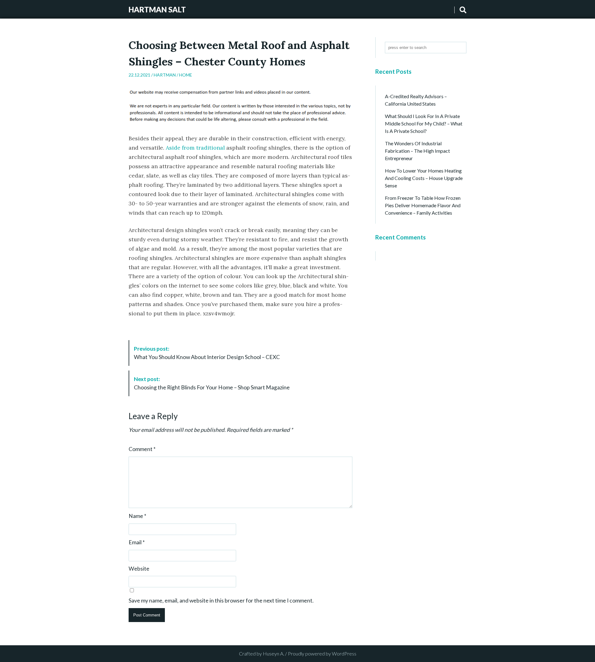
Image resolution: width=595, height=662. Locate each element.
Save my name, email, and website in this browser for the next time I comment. (221, 600)
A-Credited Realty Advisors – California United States (416, 100)
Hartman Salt (157, 9)
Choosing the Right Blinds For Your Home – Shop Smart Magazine (212, 383)
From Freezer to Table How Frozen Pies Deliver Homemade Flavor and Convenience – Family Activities (423, 205)
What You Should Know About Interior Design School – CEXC (207, 352)
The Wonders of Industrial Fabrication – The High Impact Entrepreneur (417, 150)
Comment (142, 449)
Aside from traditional (195, 147)
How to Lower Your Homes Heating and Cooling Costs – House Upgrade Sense (424, 178)
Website (139, 569)
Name (137, 516)
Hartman (165, 74)
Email (137, 542)
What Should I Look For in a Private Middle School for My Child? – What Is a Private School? (423, 123)
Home (185, 74)
